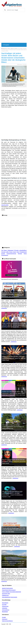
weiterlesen (4, 308)
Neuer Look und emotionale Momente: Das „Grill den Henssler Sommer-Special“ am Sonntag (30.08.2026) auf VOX (13, 325)
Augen (14, 252)
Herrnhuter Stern (6, 593)
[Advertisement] (14, 28)
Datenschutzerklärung (7, 620)
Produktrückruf (23, 252)
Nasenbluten (5, 602)
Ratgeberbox (4, 48)
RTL (14, 362)
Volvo (18, 252)
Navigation (6, 44)
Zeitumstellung (5, 609)
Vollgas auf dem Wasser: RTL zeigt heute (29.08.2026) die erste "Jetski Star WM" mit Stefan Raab (13, 358)
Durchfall (4, 604)
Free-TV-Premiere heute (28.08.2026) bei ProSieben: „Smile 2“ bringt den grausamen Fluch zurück (14, 461)
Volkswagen (10, 250)
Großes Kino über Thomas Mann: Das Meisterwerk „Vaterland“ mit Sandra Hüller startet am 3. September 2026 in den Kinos (13, 393)
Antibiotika (4, 608)
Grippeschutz (5, 606)
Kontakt (4, 617)
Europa (3, 253)
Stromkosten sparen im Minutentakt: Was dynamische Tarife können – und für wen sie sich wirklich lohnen (13, 563)
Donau (11, 252)
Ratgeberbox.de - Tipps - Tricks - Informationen (11, 4)
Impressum (4, 619)
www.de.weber (4, 205)
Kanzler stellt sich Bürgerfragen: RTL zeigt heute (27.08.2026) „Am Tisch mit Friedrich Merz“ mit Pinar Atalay (13, 529)
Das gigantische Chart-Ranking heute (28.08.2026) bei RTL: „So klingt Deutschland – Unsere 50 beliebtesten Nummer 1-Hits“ (12, 494)
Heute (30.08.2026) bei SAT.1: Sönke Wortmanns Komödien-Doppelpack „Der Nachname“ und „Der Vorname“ (13, 294)
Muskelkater (5, 611)
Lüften (7, 252)
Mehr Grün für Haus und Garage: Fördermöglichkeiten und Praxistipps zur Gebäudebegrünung (13, 426)
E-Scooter (16, 250)
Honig (25, 253)
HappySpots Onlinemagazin (9, 590)
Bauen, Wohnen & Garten (12, 48)
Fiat (2, 250)
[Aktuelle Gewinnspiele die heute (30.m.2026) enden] (11, 277)
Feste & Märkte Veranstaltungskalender (11, 591)
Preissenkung (4, 255)
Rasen (5, 250)
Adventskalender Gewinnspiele (9, 597)
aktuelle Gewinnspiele (7, 588)
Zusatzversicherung (11, 253)
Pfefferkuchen (5, 595)
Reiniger (20, 253)
